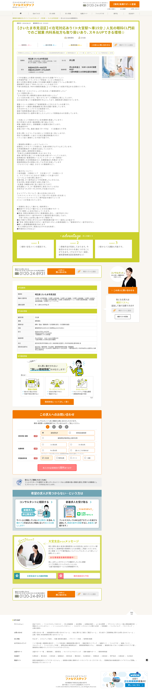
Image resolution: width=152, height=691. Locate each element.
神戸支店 (113, 656)
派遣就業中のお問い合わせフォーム (58, 632)
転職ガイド (103, 643)
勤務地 (24, 45)
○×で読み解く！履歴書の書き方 (42, 643)
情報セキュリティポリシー (41, 626)
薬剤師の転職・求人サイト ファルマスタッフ (26, 18)
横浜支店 (78, 656)
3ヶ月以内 (82, 445)
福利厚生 (58, 652)
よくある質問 (100, 624)
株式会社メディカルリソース (41, 662)
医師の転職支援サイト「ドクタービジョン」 (46, 660)
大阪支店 (104, 656)
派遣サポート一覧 (38, 652)
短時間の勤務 (88, 639)
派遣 (88, 458)
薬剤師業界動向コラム (86, 645)
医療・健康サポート (90, 652)
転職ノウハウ (125, 643)
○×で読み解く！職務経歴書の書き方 (68, 643)
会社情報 (79, 624)
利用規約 (104, 626)
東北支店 (44, 656)
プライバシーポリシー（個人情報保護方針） (121, 624)
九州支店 (130, 656)
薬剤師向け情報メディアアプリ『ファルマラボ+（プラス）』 (50, 647)
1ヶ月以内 (53, 445)
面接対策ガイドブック (90, 643)
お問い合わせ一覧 (38, 632)
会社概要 (123, 9)
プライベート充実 (75, 639)
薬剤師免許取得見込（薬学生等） (68, 438)
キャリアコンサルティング (72, 652)
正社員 (47, 458)
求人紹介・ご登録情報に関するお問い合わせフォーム (116, 632)
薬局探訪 (99, 645)
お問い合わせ (135, 9)
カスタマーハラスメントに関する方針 (86, 626)
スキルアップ (36, 645)
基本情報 (49, 45)
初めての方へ (36, 624)
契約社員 (61, 458)
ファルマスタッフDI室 (51, 645)
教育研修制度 (103, 652)
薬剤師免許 (54, 433)
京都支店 (96, 656)
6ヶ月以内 (53, 450)
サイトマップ (127, 626)
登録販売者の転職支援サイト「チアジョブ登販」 (119, 660)
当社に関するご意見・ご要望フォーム (84, 632)
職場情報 (74, 45)
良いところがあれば (81, 450)
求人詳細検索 (68, 624)
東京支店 (69, 656)
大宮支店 (52, 656)
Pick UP (34, 639)
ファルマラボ (114, 643)
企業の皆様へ (111, 9)
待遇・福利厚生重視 (60, 639)
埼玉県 (43, 18)
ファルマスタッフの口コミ (52, 624)
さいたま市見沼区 (53, 18)
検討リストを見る (122, 317)
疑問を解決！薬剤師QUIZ (69, 645)
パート (75, 458)
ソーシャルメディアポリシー (62, 626)
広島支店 (121, 656)
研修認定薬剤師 (81, 433)
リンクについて (115, 626)
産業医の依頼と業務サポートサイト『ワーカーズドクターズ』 (82, 660)
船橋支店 (61, 656)
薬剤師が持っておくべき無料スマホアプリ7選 (119, 645)
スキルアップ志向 (46, 639)
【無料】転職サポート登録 (124, 4)
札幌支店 (35, 656)
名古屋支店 (86, 656)
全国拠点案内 (89, 624)
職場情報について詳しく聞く (57, 401)
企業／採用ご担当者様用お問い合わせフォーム (47, 635)
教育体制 (50, 652)
